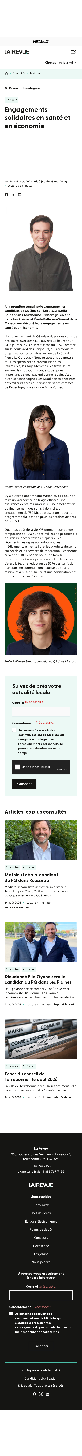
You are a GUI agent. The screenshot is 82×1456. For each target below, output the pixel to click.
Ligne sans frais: (41, 1171)
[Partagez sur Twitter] (13, 194)
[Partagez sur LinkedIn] (20, 194)
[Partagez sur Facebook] (7, 194)
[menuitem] (61, 62)
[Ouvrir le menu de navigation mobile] (74, 52)
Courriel (28, 702)
